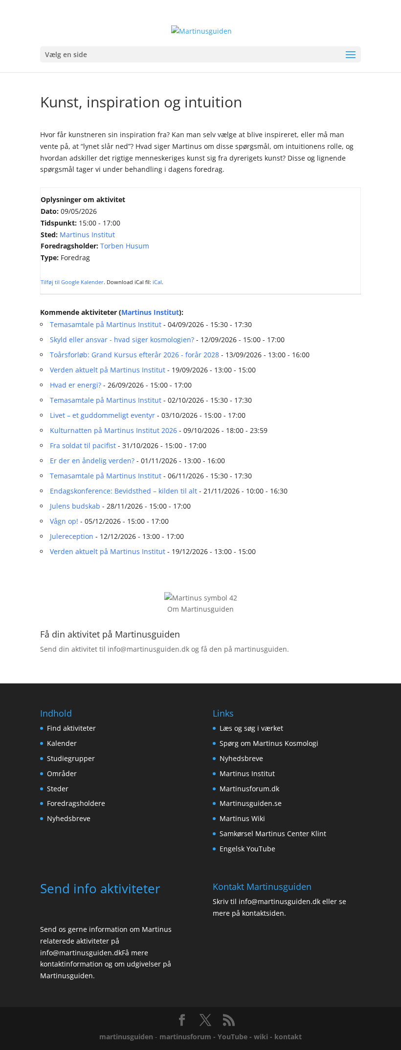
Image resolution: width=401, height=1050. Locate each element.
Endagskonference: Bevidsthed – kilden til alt (123, 490)
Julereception (71, 536)
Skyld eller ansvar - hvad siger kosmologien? (122, 339)
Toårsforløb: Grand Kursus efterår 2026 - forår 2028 (134, 354)
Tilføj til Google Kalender (72, 282)
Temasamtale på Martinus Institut (105, 324)
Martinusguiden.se (251, 803)
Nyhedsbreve (68, 818)
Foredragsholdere (76, 803)
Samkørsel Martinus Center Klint (273, 833)
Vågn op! (64, 521)
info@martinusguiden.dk (148, 649)
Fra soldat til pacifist (83, 445)
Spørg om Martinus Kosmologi (269, 743)
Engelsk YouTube (247, 848)
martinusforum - (188, 1036)
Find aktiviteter (71, 728)
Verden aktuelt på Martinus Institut (107, 369)
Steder (57, 788)
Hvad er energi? (75, 385)
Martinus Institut (87, 234)
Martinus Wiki (242, 818)
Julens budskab (75, 506)
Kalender (62, 743)
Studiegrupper (71, 758)
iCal (157, 282)
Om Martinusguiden (200, 609)
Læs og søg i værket (251, 728)
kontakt (288, 1036)
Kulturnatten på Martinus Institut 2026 (113, 430)
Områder (62, 773)
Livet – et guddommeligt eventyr (102, 415)
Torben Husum (124, 245)
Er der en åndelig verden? (92, 460)
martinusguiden (126, 1036)
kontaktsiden (263, 913)
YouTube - (236, 1036)
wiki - (264, 1036)
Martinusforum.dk (249, 788)
